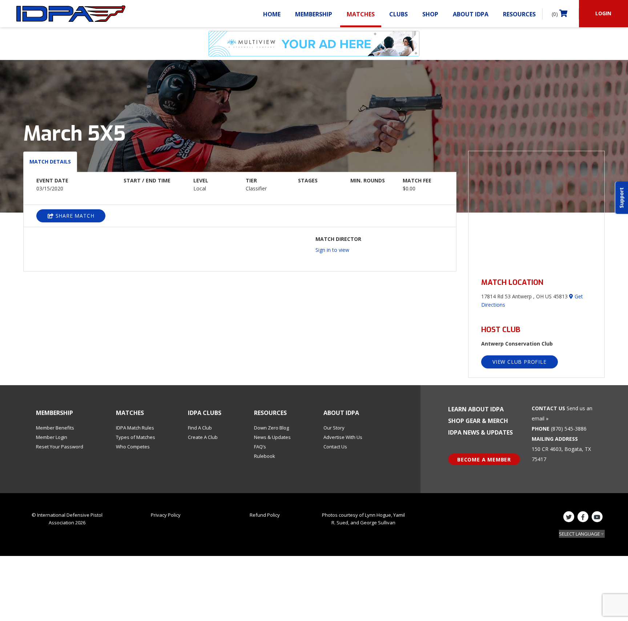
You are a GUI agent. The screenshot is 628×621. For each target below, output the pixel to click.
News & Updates (272, 437)
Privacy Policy (166, 515)
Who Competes (133, 446)
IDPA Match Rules (135, 427)
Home (272, 14)
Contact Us (335, 446)
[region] (536, 210)
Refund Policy (265, 515)
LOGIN (603, 13)
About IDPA (470, 14)
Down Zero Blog (271, 427)
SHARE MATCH (74, 215)
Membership (313, 14)
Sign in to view (332, 249)
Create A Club (203, 437)
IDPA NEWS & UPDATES (480, 432)
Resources (519, 14)
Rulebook (264, 456)
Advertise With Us (342, 437)
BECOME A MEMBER (484, 459)
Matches (361, 14)
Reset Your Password (59, 446)
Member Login (51, 437)
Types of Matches (135, 437)
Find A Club (200, 427)
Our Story (334, 427)
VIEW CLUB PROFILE (519, 361)
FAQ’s (260, 446)
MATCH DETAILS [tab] (50, 161)
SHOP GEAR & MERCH (478, 421)
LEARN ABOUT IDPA (476, 409)
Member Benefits (55, 427)
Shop (430, 14)
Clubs (398, 14)
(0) (555, 14)
